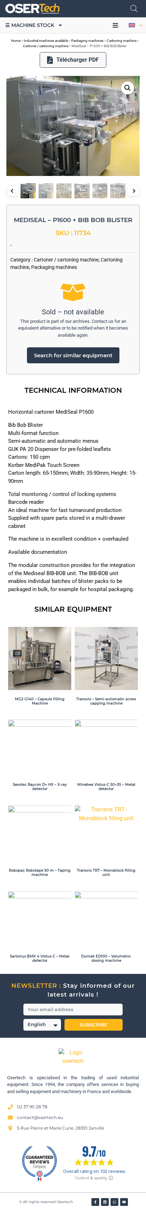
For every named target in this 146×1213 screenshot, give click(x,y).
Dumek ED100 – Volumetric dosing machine (106, 958)
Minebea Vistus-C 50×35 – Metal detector (106, 786)
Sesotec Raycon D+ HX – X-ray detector (40, 786)
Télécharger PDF (77, 59)
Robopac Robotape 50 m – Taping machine (40, 872)
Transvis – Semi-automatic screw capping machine (106, 701)
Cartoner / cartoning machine (45, 46)
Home (16, 41)
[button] (115, 25)
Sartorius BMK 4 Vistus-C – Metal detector (39, 958)
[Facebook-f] (95, 1202)
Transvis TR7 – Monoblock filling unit (106, 872)
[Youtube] (124, 1202)
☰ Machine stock (29, 25)
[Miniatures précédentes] (12, 191)
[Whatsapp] (114, 1202)
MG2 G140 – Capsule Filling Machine (39, 701)
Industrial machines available (46, 41)
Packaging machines (87, 41)
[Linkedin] (105, 1202)
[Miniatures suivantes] (133, 191)
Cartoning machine (121, 41)
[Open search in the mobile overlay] (133, 8)
